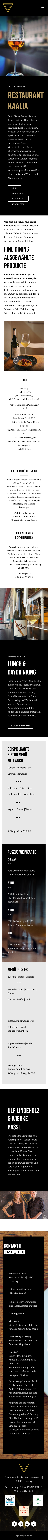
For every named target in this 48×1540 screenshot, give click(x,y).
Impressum (19, 1536)
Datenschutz (28, 1536)
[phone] (11, 1297)
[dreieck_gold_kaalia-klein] (8, 4)
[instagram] (20, 1524)
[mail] (27, 1524)
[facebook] (14, 1524)
